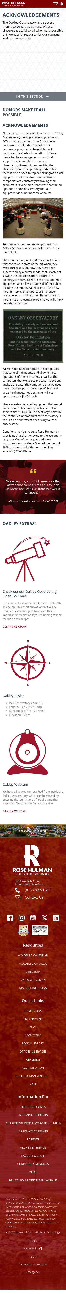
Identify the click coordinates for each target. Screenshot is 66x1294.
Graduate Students (33, 1131)
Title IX (33, 1256)
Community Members (33, 1164)
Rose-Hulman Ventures (33, 1076)
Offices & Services (33, 1051)
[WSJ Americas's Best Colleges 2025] (39, 930)
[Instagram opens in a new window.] (21, 918)
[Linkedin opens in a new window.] (56, 918)
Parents (33, 1139)
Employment (33, 1019)
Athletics (33, 1059)
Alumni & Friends (33, 1147)
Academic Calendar (33, 955)
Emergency (33, 1272)
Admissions (33, 1011)
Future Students (33, 1107)
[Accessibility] (62, 4)
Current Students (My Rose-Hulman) (33, 1123)
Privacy (33, 1240)
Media (33, 1172)
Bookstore (33, 1035)
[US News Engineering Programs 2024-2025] (23, 930)
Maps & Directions (33, 988)
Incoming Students (33, 1115)
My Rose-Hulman (33, 980)
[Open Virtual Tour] (33, 830)
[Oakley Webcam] (33, 751)
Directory (33, 972)
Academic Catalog (33, 963)
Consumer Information (33, 1264)
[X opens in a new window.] (44, 918)
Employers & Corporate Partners (33, 1180)
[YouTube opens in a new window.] (33, 918)
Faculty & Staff (33, 1156)
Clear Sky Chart (15, 626)
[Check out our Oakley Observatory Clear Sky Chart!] (33, 559)
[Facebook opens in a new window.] (10, 918)
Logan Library (33, 1043)
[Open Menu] (55, 4)
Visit (33, 1084)
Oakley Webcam (15, 811)
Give (33, 1027)
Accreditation (33, 1068)
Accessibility (30, 1248)
